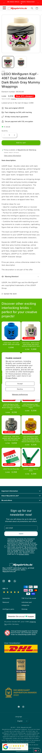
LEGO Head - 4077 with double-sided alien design (11, 343)
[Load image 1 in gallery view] (8, 62)
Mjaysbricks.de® (26, 727)
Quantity (5, 131)
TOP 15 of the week (29, 598)
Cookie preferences (22, 751)
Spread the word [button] (10, 294)
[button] (4, 8)
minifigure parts (8, 609)
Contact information (33, 748)
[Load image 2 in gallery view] (21, 62)
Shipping (13, 98)
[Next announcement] (38, 2)
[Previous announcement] (4, 2)
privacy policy (24, 554)
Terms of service (33, 744)
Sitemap (24, 609)
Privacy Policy (11, 378)
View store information (12, 155)
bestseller (6, 598)
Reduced (6, 602)
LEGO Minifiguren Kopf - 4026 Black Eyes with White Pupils (31, 406)
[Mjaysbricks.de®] (5, 749)
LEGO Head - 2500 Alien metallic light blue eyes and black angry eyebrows (11, 438)
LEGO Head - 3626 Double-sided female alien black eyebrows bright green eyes (31, 344)
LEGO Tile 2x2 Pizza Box (11, 469)
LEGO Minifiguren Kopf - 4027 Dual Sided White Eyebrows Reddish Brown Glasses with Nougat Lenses (31, 439)
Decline (20, 389)
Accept (20, 384)
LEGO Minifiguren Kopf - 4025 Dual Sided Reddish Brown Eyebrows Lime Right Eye (11, 407)
